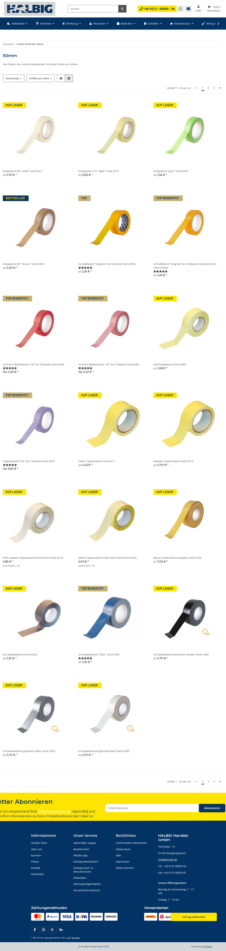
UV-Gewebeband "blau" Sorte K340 (99, 654)
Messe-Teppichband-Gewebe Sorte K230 (177, 557)
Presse (35, 861)
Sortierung (12, 78)
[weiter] (220, 88)
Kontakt (35, 868)
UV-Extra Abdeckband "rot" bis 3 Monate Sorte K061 (108, 364)
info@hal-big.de (167, 859)
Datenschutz (123, 849)
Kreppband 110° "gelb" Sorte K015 (98, 171)
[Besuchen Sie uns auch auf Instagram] (43, 930)
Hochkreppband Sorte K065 (169, 364)
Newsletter (37, 874)
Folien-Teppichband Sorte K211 (96, 461)
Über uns (36, 849)
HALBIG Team (39, 843)
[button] (198, 8)
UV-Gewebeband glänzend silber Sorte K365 (29, 751)
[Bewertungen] (85, 267)
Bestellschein (81, 849)
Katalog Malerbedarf (85, 861)
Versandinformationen (86, 890)
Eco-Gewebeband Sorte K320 (20, 654)
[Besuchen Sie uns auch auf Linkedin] (60, 930)
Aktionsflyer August (84, 843)
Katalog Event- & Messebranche (83, 869)
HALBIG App (80, 855)
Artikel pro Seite (39, 78)
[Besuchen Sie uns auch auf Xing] (52, 930)
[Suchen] (122, 9)
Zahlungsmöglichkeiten (87, 884)
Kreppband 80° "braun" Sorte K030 (23, 264)
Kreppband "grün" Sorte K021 (171, 171)
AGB (118, 855)
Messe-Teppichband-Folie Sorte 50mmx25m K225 (107, 557)
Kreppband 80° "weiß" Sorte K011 (23, 171)
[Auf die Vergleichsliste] (66, 492)
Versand (75, 937)
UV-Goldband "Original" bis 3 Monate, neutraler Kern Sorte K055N (184, 265)
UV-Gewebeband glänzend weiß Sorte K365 (103, 751)
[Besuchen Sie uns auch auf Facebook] (34, 930)
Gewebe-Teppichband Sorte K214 (173, 461)
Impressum (122, 861)
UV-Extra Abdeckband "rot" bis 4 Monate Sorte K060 (33, 364)
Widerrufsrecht (125, 868)
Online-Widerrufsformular (131, 843)
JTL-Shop (207, 946)
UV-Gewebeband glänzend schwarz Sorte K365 (181, 654)
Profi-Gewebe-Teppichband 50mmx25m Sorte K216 (33, 557)
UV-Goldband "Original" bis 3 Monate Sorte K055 (107, 264)
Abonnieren (212, 808)
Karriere (36, 855)
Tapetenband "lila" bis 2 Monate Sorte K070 (29, 461)
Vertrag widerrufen (193, 917)
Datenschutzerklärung (54, 811)
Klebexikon (79, 877)
